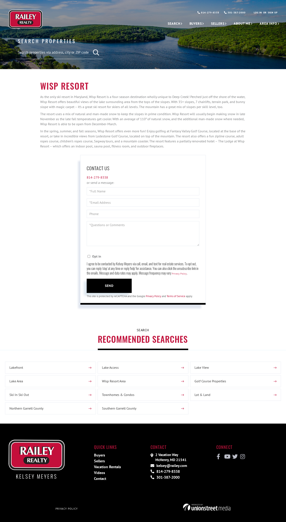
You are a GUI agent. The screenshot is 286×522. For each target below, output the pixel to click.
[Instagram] (242, 456)
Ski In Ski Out (19, 395)
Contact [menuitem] (100, 478)
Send (109, 286)
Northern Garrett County (26, 408)
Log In (258, 12)
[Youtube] (226, 456)
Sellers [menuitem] (217, 23)
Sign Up (273, 12)
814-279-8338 (209, 12)
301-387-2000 (236, 12)
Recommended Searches (143, 339)
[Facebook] (218, 456)
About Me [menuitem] (242, 23)
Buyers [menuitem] (195, 23)
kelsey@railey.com (171, 465)
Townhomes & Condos (118, 395)
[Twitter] (234, 456)
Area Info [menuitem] (268, 23)
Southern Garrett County (119, 408)
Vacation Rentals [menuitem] (107, 466)
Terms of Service (176, 296)
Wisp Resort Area (114, 381)
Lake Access (110, 367)
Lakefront (16, 367)
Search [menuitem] (174, 23)
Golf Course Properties (210, 381)
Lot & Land (202, 395)
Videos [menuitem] (99, 472)
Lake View (202, 367)
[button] (96, 53)
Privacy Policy (179, 273)
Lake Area (16, 381)
